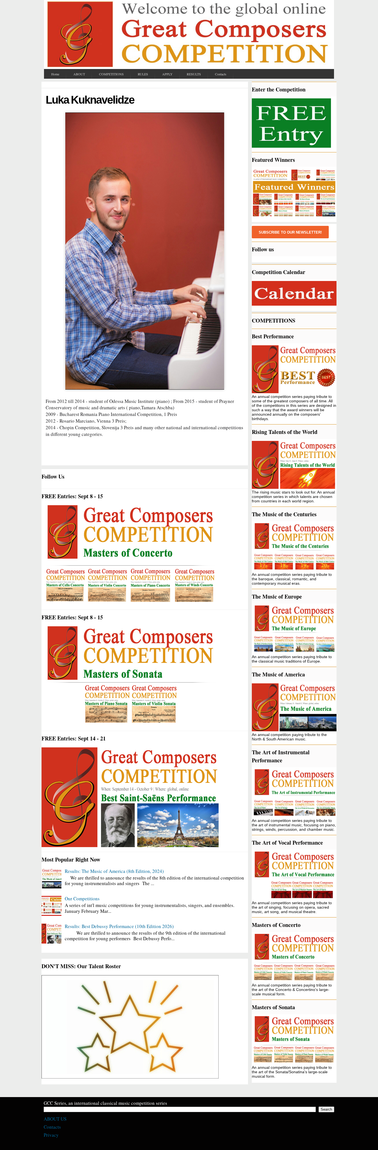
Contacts (52, 1127)
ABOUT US (55, 1119)
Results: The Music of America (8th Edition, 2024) (114, 871)
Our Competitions (82, 898)
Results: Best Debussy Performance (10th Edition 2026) (119, 926)
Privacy (51, 1135)
